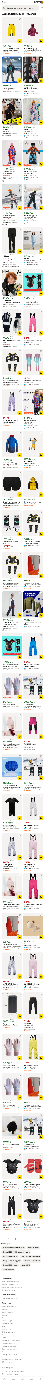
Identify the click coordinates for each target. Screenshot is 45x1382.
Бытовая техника (7, 1312)
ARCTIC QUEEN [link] (7, 420)
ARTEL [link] (26, 88)
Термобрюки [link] (10, 259)
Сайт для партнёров (8, 1290)
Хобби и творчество (8, 1332)
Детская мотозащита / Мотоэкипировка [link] (10, 1185)
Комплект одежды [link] (9, 704)
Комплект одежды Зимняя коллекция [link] (33, 259)
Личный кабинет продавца (11, 1281)
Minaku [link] (26, 259)
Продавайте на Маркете (10, 1284)
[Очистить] (36, 8)
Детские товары (7, 1352)
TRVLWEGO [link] (27, 744)
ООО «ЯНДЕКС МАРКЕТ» (15, 1371)
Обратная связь (7, 1362)
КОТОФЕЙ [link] (6, 259)
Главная (4, 1379)
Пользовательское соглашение (12, 1359)
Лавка (13, 1379)
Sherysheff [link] (7, 623)
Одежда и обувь (7, 1321)
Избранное (22, 1379)
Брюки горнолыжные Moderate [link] (11, 49)
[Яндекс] (17, 1374)
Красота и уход (7, 1329)
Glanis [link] (5, 130)
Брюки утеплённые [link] (9, 88)
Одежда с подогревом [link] (10, 1024)
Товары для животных (9, 1346)
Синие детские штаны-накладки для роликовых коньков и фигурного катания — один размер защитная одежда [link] (11, 786)
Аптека (4, 1326)
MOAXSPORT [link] (7, 341)
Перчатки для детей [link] (12, 341)
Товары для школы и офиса (11, 1340)
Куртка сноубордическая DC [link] (10, 463)
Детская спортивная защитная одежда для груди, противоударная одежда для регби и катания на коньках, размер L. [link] (12, 826)
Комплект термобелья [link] (8, 130)
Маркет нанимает (7, 1365)
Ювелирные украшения (9, 1354)
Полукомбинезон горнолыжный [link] (32, 381)
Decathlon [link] (28, 48)
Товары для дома (7, 1323)
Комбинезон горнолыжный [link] (30, 89)
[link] (13, 1248)
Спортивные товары (8, 1343)
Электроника (6, 1318)
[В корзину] (19, 40)
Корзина (31, 1379)
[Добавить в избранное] (19, 19)
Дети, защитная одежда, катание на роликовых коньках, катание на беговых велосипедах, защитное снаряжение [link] (32, 301)
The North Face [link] (8, 48)
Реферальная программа (10, 1298)
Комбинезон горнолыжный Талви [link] (30, 216)
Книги (4, 1338)
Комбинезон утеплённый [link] (30, 421)
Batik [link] (26, 420)
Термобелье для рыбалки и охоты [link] (33, 623)
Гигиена (4, 1315)
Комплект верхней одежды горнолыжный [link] (33, 341)
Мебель (4, 1309)
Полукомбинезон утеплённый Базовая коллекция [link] (12, 623)
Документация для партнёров (12, 1287)
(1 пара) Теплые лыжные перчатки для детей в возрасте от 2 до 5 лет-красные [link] (32, 1185)
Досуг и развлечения (9, 1306)
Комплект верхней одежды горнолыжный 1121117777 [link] (32, 462)
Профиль (40, 1379)
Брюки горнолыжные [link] (30, 745)
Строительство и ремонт (10, 1349)
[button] (42, 8)
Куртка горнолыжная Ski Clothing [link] (32, 49)
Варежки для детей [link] (11, 302)
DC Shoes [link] (6, 462)
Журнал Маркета (7, 1368)
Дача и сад (5, 1335)
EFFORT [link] (26, 380)
